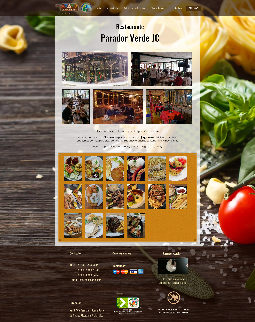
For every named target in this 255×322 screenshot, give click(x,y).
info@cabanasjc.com (90, 280)
